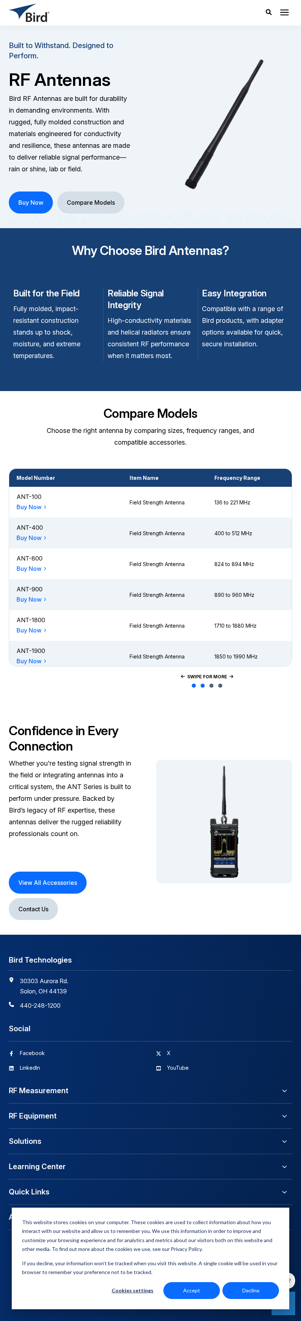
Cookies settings (132, 1290)
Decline (251, 1290)
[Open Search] (270, 13)
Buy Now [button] (30, 202)
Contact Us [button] (33, 909)
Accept (191, 1290)
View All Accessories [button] (47, 882)
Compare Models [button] (91, 202)
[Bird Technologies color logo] (89, 13)
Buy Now (29, 507)
